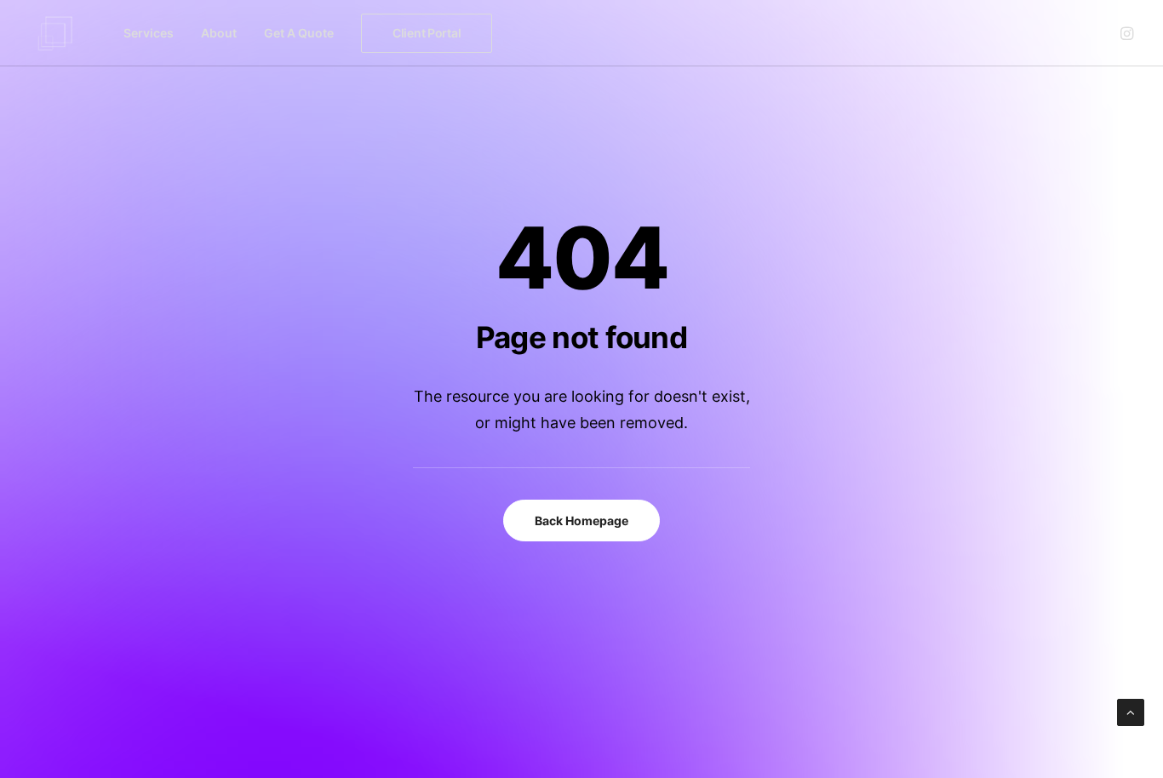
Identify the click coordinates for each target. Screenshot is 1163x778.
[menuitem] (149, 33)
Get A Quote (299, 33)
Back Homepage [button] (581, 520)
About (219, 33)
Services (148, 33)
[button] (1125, 33)
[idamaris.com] (55, 33)
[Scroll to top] (1130, 711)
